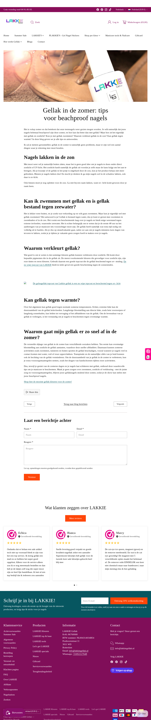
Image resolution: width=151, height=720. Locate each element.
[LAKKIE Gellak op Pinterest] (101, 10)
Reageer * (28, 442)
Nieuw (36, 656)
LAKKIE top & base (42, 636)
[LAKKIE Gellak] (15, 22)
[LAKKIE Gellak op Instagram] (106, 10)
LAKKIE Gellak (25, 717)
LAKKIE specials (41, 651)
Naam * (27, 429)
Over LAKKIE (10, 679)
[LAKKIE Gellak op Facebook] (97, 10)
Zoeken (7, 699)
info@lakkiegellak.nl (78, 651)
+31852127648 (80, 654)
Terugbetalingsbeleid (42, 671)
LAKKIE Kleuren (41, 631)
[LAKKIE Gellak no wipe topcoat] (75, 283)
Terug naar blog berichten (75, 404)
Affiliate (7, 684)
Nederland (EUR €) (138, 10)
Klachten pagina (11, 669)
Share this (33, 392)
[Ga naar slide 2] (76, 585)
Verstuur (32, 477)
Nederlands (120, 10)
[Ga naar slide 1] (74, 585)
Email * (80, 429)
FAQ (6, 674)
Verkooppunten (11, 689)
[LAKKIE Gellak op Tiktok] (110, 10)
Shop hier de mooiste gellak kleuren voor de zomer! (48, 381)
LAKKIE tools (39, 641)
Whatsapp (119, 643)
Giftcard (36, 661)
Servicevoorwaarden (42, 666)
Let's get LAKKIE (41, 646)
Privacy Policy (10, 648)
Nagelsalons (9, 694)
